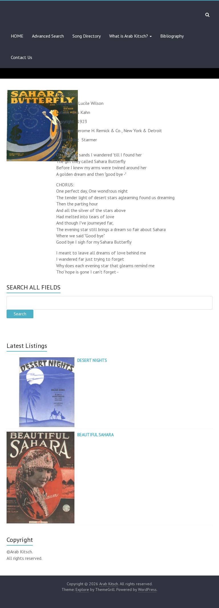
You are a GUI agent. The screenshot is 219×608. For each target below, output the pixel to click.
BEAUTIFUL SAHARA (95, 434)
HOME (17, 36)
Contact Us (21, 57)
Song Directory (86, 36)
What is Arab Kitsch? (128, 36)
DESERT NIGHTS (92, 360)
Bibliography (172, 36)
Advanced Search (48, 36)
